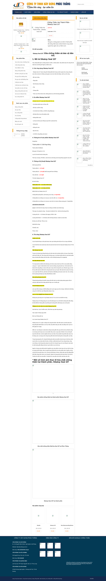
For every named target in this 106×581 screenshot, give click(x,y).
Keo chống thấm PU (19, 96)
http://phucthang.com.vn (22, 547)
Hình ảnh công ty (52, 538)
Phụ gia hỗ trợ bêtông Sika (21, 76)
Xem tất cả (90, 165)
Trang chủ (18, 12)
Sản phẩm (37, 12)
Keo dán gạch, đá (19, 124)
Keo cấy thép (18, 115)
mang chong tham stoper (17, 578)
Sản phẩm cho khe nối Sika (21, 88)
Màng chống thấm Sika (20, 70)
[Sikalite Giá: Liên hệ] (38, 523)
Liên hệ (83, 12)
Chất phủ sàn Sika (19, 82)
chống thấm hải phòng (57, 578)
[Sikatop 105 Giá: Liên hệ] (53, 523)
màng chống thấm (35, 578)
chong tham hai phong (27, 578)
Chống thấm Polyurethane (21, 118)
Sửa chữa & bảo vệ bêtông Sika (22, 62)
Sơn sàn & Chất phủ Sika (20, 93)
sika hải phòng (43, 578)
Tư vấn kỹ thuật (62, 12)
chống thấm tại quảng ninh (70, 562)
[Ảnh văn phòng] (42, 545)
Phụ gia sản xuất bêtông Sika (21, 79)
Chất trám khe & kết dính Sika (21, 85)
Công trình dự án (48, 12)
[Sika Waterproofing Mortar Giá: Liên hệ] (67, 523)
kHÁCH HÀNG (74, 12)
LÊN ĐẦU (92, 578)
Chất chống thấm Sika (20, 65)
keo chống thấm (49, 578)
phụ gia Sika (18, 109)
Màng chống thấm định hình (21, 91)
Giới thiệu (28, 12)
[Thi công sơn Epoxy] (50, 553)
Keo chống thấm (18, 112)
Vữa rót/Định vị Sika (19, 67)
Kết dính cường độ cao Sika (21, 73)
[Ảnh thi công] (42, 553)
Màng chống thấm (19, 107)
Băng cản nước (18, 121)
